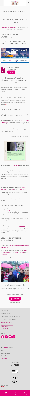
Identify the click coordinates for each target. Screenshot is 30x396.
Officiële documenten (6, 322)
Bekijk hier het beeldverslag (9, 27)
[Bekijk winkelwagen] (28, 3)
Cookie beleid (4, 328)
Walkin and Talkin (19, 252)
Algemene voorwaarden (7, 325)
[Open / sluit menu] (2, 3)
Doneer (5, 346)
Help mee (5, 347)
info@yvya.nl (4, 358)
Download (11, 72)
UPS (12, 189)
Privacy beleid (4, 326)
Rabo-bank (22, 189)
